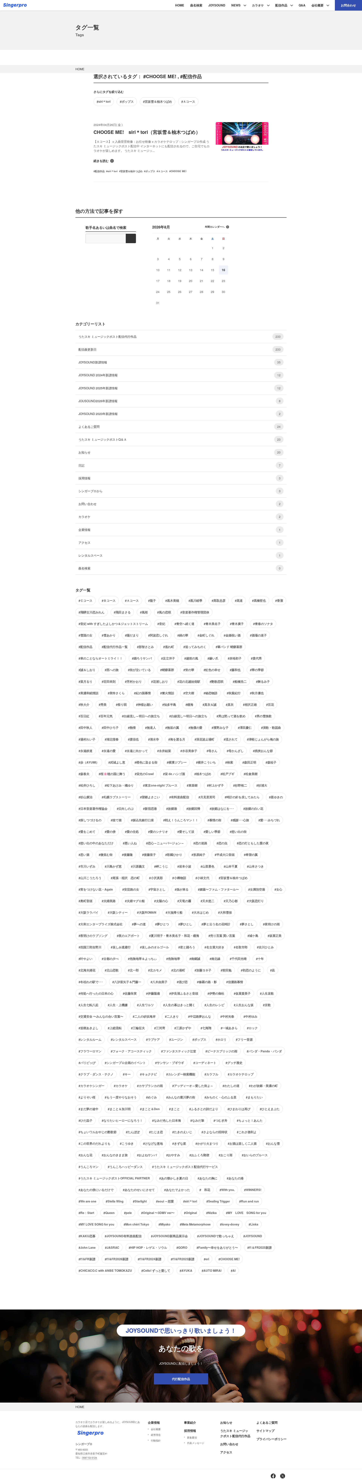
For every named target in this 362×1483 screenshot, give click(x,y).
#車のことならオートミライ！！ (101, 658)
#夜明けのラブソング (93, 935)
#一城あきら (229, 1028)
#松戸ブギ (227, 774)
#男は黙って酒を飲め (231, 716)
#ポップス (127, 101)
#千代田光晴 (238, 958)
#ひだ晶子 (85, 1120)
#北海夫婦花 (87, 970)
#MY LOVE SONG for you (246, 1213)
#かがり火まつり (207, 1143)
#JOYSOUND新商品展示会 (169, 1236)
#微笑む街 (106, 854)
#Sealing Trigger (218, 1201)
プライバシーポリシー (271, 1439)
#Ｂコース (109, 600)
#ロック (252, 1028)
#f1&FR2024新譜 (149, 1259)
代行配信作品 (181, 1379)
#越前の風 (191, 658)
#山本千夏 (231, 866)
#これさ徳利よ (247, 1132)
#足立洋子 (168, 658)
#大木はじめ (200, 912)
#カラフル (211, 1074)
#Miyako (164, 1224)
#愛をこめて (87, 831)
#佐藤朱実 (130, 993)
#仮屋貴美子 (242, 993)
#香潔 (279, 600)
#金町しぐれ (206, 635)
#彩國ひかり (173, 854)
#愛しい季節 (212, 831)
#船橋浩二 (240, 681)
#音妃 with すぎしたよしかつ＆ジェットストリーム (113, 624)
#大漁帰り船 (174, 912)
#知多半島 (169, 704)
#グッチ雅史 (234, 1062)
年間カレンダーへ (215, 226)
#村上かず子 (215, 785)
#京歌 (267, 1005)
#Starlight (140, 1201)
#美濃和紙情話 (88, 693)
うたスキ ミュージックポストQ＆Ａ (179, 439)
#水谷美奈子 (188, 751)
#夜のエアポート (128, 935)
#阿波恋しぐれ (158, 635)
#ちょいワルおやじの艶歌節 (98, 1132)
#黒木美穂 (172, 600)
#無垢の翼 (172, 727)
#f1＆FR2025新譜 (259, 1247)
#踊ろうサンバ (142, 658)
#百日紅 (84, 716)
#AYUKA (186, 1270)
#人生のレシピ (214, 1005)
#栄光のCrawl (144, 774)
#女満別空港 (256, 889)
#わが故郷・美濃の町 (263, 1086)
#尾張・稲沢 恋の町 (125, 878)
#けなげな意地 (153, 1143)
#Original (190, 1213)
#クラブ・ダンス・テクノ (96, 1074)
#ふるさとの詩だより (203, 1109)
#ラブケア (153, 1039)
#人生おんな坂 (244, 1005)
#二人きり (172, 1016)
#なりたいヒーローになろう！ (122, 1120)
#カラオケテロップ (241, 1074)
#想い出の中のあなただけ (96, 843)
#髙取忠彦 (218, 600)
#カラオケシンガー (91, 1086)
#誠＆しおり (87, 670)
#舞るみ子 (263, 681)
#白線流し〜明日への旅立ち (188, 716)
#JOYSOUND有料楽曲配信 (123, 1236)
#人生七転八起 (88, 1005)
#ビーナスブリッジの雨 (221, 1051)
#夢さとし (247, 924)
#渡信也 (133, 739)
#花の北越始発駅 (188, 681)
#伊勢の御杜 (216, 993)
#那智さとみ (145, 647)
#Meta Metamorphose (195, 1224)
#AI (233, 1270)
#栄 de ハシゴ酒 (174, 774)
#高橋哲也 (259, 600)
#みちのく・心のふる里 (220, 1097)
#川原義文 (138, 866)
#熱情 (132, 727)
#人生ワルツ (145, 1005)
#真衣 (230, 704)
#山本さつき (255, 866)
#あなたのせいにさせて (139, 1190)
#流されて (231, 739)
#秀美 (103, 704)
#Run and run (249, 1201)
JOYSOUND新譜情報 (179, 362)
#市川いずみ (87, 866)
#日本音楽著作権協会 (93, 808)
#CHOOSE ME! (229, 1259)
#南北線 (215, 958)
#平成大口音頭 (225, 854)
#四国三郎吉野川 (90, 947)
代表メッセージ (195, 1443)
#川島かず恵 (113, 866)
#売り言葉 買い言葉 (223, 935)
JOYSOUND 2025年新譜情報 (179, 388)
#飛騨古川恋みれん (91, 612)
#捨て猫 (116, 820)
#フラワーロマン (90, 1051)
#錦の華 (182, 635)
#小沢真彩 (156, 878)
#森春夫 (84, 774)
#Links (253, 1224)
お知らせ (179, 452)
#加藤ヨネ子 (203, 970)
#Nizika (211, 1213)
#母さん (212, 751)
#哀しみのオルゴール (154, 947)
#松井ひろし (87, 785)
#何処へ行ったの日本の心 (96, 993)
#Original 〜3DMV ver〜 (158, 1213)
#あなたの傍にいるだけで (96, 1190)
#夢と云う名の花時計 (216, 924)
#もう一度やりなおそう (121, 1097)
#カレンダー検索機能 (180, 1074)
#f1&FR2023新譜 (182, 1259)
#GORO (181, 1247)
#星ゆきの (276, 797)
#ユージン (176, 1039)
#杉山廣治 (85, 797)
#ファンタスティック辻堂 (178, 1051)
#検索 (229, 762)
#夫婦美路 (109, 901)
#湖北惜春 (112, 739)
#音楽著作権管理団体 (194, 612)
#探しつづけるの (90, 820)
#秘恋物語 (210, 693)
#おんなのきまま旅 (115, 1155)
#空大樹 (188, 693)
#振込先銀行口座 (142, 820)
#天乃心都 (231, 901)
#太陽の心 (161, 901)
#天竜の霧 (184, 901)
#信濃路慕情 (234, 982)
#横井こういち (206, 762)
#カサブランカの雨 (150, 1086)
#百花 (270, 704)
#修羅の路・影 (207, 982)
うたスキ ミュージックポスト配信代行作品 (179, 336)
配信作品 (281, 5)
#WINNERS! (252, 1190)
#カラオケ (121, 1086)
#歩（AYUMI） (89, 762)
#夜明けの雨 (271, 924)
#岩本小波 (184, 866)
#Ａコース (188, 101)
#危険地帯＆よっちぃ (142, 958)
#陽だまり (132, 635)
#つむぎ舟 (220, 1120)
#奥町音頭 (85, 901)
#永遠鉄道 (85, 751)
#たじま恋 (156, 1132)
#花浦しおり (159, 681)
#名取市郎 (241, 947)
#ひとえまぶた (270, 1109)
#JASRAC (112, 1247)
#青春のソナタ (263, 624)
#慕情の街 (214, 820)
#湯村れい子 (87, 739)
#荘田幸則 (109, 681)
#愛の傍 (110, 831)
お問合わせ (348, 5)
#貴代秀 (256, 658)
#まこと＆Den (150, 1109)
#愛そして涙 (185, 831)
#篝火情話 (167, 693)
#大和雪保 (225, 912)
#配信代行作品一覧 (115, 647)
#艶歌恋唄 (216, 681)
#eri (206, 1259)
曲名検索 (196, 5)
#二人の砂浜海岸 (144, 1016)
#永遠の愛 (109, 751)
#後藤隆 (127, 854)
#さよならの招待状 (214, 1132)
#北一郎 (133, 970)
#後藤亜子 (149, 854)
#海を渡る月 (176, 739)
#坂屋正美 (274, 935)
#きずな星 (179, 1143)
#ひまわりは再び (239, 1109)
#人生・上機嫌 (118, 1005)
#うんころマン (88, 1166)
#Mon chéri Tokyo (136, 1224)
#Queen (109, 1213)
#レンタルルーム (90, 1039)
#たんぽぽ (133, 1132)
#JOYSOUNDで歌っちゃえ (215, 1236)
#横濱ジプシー (177, 762)
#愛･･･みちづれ (269, 820)
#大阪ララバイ (88, 912)
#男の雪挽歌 (263, 716)
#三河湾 (159, 1028)
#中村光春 (227, 1016)
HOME (179, 5)
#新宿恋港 (150, 808)
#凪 (272, 970)
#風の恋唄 (164, 612)
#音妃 (161, 624)
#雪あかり (109, 635)
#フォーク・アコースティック (131, 1051)
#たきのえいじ (182, 1132)
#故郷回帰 (193, 808)
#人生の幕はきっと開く (179, 1005)
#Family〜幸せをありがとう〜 (217, 1247)
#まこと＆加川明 (119, 1109)
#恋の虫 (222, 843)
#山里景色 (207, 866)
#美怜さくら (116, 693)
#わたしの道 (231, 1086)
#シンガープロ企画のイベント (125, 1062)
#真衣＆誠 (209, 704)
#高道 (239, 600)
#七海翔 (206, 1028)
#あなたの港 (235, 1178)
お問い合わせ (179, 504)
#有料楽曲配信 (179, 797)
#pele (128, 1213)
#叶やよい (85, 958)
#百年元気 (106, 716)
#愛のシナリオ (158, 831)
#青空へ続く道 (184, 624)
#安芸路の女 (130, 889)
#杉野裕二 (240, 785)
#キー (127, 1074)
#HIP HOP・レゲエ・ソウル (148, 1247)
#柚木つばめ (202, 774)
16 (223, 270)
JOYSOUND (216, 5)
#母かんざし (235, 751)
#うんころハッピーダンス (125, 1166)
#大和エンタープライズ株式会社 (101, 924)
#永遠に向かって (136, 751)
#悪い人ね (130, 843)
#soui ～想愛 (165, 1201)
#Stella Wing (114, 1201)
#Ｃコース (85, 600)
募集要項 (192, 1437)
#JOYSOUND (252, 1236)
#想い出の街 (238, 831)
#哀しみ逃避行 (121, 947)
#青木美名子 (212, 624)
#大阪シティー (118, 912)
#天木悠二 (207, 901)
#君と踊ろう (186, 947)
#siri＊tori (103, 101)
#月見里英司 (207, 797)
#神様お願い (144, 704)
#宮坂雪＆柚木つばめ (157, 101)
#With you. (227, 1190)
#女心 (278, 889)
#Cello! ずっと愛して (155, 1270)
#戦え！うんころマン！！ (180, 820)
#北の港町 (178, 970)
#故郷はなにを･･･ (222, 808)
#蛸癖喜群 (167, 670)
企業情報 (179, 529)
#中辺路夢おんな (199, 1016)
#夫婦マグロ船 (135, 901)
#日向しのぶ (125, 808)
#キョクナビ (148, 1074)
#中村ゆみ (250, 1016)
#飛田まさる (122, 612)
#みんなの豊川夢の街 (180, 1097)
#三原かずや (182, 1028)
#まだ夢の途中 (88, 1109)
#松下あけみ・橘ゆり (119, 785)
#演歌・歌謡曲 (271, 727)
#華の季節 (257, 670)
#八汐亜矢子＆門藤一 (126, 982)
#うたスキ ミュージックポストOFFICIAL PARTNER (114, 1178)
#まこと (174, 1109)
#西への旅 (112, 670)
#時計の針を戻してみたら (242, 797)
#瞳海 (189, 704)
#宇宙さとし (157, 889)
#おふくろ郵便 (199, 1155)
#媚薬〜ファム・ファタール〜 (218, 889)
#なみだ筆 (197, 1120)
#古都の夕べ (110, 958)
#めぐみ (151, 1097)
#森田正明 (249, 762)
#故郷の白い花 (253, 808)
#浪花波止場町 (204, 739)
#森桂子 (271, 762)
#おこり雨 (225, 1155)
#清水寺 (153, 739)
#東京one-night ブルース (160, 785)
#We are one (87, 1201)
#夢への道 (139, 924)
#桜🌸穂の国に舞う (112, 774)
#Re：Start (86, 1213)
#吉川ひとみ (265, 947)
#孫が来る (182, 889)
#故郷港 (171, 808)
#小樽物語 (179, 878)
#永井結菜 (164, 751)
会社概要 (317, 5)
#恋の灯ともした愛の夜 (253, 843)
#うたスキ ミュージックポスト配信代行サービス (185, 1166)
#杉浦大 (261, 785)
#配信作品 (85, 647)
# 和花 (204, 1190)
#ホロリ (221, 1039)
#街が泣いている (139, 670)
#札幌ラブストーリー (116, 797)
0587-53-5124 (89, 1457)
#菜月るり (85, 681)
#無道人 (150, 727)
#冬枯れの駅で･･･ (91, 982)
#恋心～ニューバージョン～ (165, 843)
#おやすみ (173, 1155)
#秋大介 (84, 704)
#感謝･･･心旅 (240, 820)
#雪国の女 (85, 635)
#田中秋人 (85, 727)
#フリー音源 (244, 1039)
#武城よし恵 (116, 762)
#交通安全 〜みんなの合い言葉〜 (101, 1016)
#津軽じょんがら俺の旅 (263, 739)
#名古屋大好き (214, 947)
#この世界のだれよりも (94, 1143)
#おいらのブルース (255, 1155)
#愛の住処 (132, 831)
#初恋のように (251, 970)
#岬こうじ (161, 866)
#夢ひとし (185, 924)
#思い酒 (84, 854)
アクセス (179, 542)
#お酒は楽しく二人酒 (242, 1143)
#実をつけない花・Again (96, 889)
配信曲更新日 (179, 349)
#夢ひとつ (162, 924)
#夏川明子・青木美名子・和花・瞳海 (174, 935)
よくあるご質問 (179, 426)
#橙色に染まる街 (146, 762)
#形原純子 (198, 854)
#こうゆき (127, 1143)
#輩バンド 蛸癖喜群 (229, 647)
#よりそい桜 (87, 1097)
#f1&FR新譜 (87, 1259)
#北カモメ (155, 970)
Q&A (302, 5)
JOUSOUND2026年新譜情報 (179, 401)
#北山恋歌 (112, 970)
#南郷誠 (194, 958)
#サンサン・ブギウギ (169, 1062)
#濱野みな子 (220, 727)
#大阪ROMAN (146, 912)
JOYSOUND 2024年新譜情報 (179, 375)
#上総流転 (115, 1028)
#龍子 (152, 600)
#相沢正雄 (250, 704)
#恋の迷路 (200, 843)
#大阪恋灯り (255, 901)
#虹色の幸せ (212, 670)
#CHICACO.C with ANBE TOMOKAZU (105, 1270)
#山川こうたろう (90, 878)
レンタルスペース (179, 555)
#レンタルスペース (124, 1039)
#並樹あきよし (88, 1028)
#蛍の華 (188, 670)
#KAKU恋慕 (87, 1236)
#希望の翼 (251, 854)
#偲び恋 (182, 982)
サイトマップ (265, 1430)
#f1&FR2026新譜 (116, 1259)
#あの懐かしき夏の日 (173, 1178)
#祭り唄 (121, 704)
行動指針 (156, 1440)
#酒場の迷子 (258, 635)
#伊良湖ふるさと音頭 (183, 993)
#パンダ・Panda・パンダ (264, 1051)
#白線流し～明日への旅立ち (141, 716)
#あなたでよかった (177, 1190)
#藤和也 (235, 670)
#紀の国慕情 (142, 693)
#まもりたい (254, 1097)
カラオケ (258, 5)
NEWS (236, 5)
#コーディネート (204, 1062)
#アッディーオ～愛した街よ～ (192, 1086)
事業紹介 (190, 1422)
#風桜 (144, 612)
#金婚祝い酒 (232, 635)
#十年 (260, 958)
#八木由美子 (159, 982)
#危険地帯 (173, 958)
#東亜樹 (192, 785)
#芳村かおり (133, 681)
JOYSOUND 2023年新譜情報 (179, 414)
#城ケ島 (253, 935)
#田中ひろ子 (110, 727)
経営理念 (156, 1435)
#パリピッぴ (87, 1062)
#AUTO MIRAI (211, 1270)
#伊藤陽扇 (153, 993)
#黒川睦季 (195, 600)
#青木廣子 (237, 624)
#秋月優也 (257, 693)
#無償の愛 (195, 727)
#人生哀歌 (267, 993)
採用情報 (179, 478)
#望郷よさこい (150, 797)
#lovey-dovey (229, 1224)
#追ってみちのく (194, 647)
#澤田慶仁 (245, 727)
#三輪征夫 (138, 1028)
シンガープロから (179, 491)
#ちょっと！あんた (250, 1120)
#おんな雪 (273, 1143)
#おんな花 (85, 1155)
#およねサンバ (147, 1155)
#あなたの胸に (207, 1178)
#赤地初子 (235, 658)
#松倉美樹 (251, 774)
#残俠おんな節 (263, 751)
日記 (179, 465)
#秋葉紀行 (234, 693)
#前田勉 (226, 970)
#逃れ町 (168, 647)
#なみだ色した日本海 (166, 1120)
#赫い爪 (213, 658)
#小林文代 (202, 878)
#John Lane (87, 1247)
